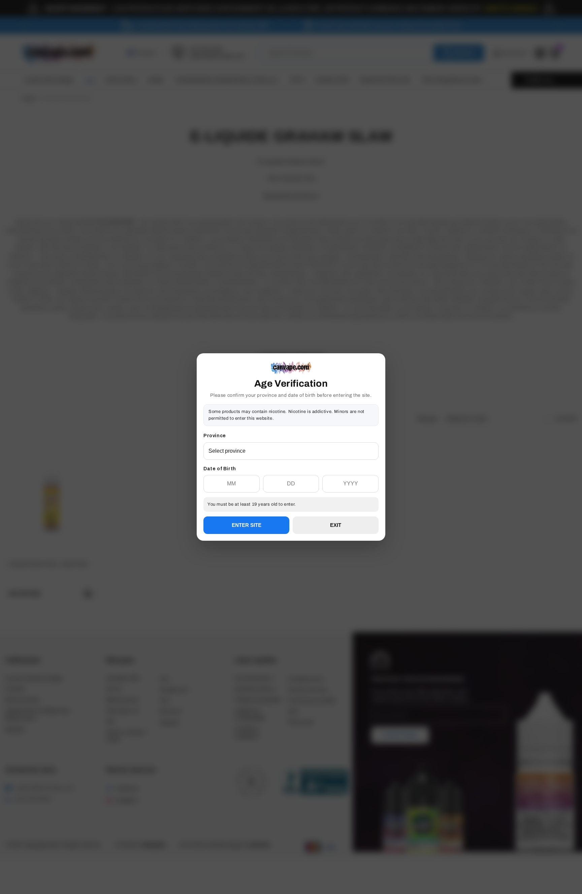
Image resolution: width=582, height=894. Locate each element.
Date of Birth (219, 468)
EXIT (335, 525)
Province (214, 435)
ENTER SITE (246, 525)
